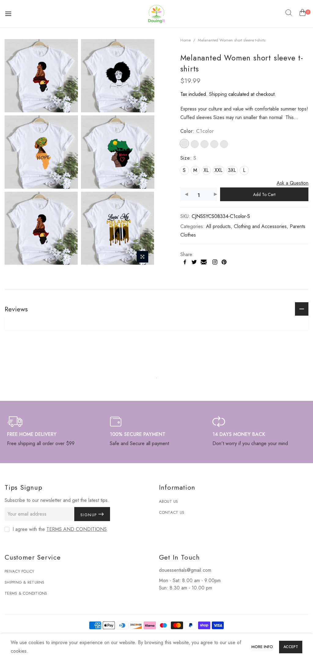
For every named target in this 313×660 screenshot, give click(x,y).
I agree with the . (60, 529)
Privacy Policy (20, 571)
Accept (290, 647)
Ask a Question (292, 183)
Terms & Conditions (26, 593)
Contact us (172, 512)
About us (168, 501)
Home (185, 40)
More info (262, 647)
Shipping (218, 94)
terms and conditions (76, 529)
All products (218, 226)
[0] (302, 13)
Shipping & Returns (25, 582)
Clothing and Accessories (260, 226)
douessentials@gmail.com (185, 570)
